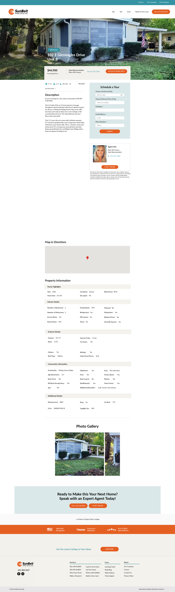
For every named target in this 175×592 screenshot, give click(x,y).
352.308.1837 (24, 570)
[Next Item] (117, 454)
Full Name (99, 106)
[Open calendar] (121, 95)
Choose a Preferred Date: (104, 91)
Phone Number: (101, 122)
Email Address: (100, 114)
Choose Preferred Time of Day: (106, 99)
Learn (107, 562)
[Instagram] (22, 573)
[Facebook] (18, 573)
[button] (114, 11)
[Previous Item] (58, 454)
